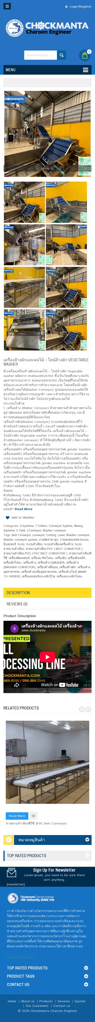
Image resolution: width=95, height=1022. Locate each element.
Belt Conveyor (21, 535)
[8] (24, 244)
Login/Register (80, 6)
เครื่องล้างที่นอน (47, 567)
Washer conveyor (54, 530)
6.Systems (27, 526)
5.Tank (20, 530)
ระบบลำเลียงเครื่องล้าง (58, 544)
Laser (61, 535)
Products (46, 1001)
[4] (24, 329)
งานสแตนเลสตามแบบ (74, 540)
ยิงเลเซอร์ (9, 544)
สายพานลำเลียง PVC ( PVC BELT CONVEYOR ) (35, 553)
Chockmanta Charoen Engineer (53, 1011)
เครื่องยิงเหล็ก (77, 558)
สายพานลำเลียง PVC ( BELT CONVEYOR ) (54, 549)
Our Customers (37, 1006)
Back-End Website (20, 957)
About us (28, 1001)
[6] (24, 287)
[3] (66, 329)
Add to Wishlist (23, 517)
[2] (66, 202)
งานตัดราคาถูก (48, 540)
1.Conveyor (34, 530)
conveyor (38, 535)
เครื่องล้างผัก (67, 567)
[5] (47, 134)
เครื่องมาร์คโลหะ (42, 558)
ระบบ (21, 544)
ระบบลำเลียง (34, 544)
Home (12, 1001)
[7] (66, 244)
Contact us (61, 1006)
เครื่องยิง (60, 558)
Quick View (34, 816)
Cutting (51, 535)
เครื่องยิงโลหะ (12, 563)
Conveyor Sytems (61, 526)
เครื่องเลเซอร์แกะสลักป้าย (38, 576)
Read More (24, 509)
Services (64, 1001)
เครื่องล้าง (29, 563)
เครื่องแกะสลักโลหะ (70, 576)
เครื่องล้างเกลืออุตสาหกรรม (39, 572)
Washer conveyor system (20, 540)
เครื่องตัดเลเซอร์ (19, 558)
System (80, 1001)
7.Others (41, 526)
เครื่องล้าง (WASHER (51, 563)
